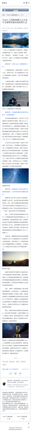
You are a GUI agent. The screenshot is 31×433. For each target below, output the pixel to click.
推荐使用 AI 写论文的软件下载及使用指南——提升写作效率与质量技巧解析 (15, 191)
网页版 (23, 361)
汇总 (18, 361)
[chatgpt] (15, 10)
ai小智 (25, 380)
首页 (3, 15)
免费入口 (13, 361)
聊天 (5, 364)
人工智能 (6, 361)
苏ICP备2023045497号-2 (15, 429)
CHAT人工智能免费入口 (13, 15)
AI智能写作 (11, 392)
